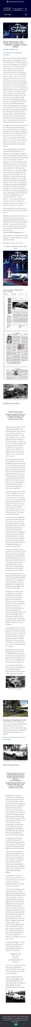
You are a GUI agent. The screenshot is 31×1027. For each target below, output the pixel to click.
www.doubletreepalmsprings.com (12, 220)
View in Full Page (7, 292)
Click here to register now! (10, 49)
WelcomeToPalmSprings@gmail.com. (13, 232)
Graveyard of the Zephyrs (11, 403)
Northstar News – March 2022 (13, 290)
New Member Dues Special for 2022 (14, 720)
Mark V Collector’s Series (11, 765)
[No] (29, 1021)
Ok (16, 1024)
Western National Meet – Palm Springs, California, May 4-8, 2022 (14, 42)
